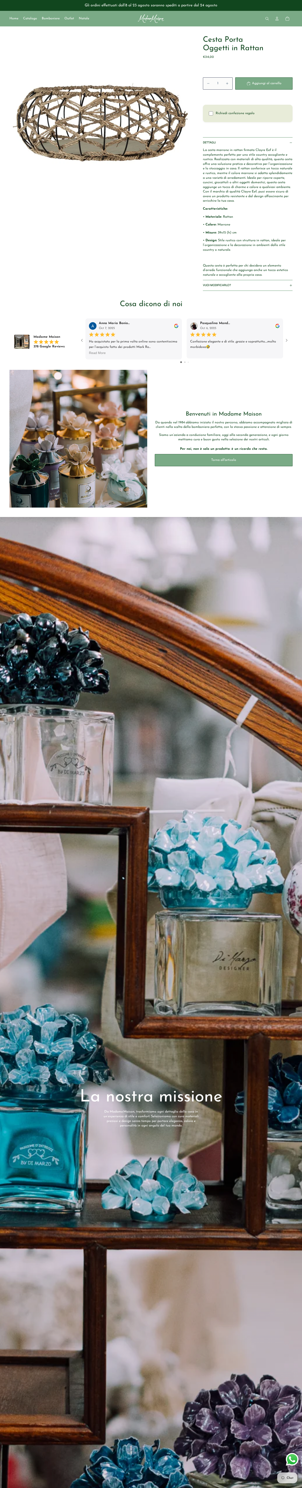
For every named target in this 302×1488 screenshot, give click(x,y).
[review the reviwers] (176, 326)
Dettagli (209, 142)
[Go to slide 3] (188, 362)
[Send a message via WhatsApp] (292, 1459)
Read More (97, 353)
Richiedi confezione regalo (235, 113)
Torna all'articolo (223, 460)
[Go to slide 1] (181, 362)
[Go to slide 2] (184, 362)
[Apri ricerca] (267, 18)
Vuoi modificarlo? (217, 285)
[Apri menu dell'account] (277, 18)
